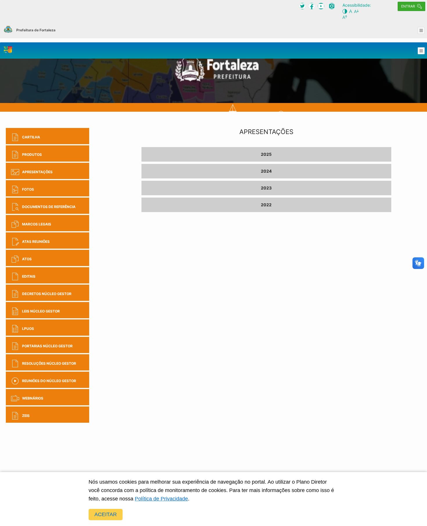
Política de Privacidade (161, 499)
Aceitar (105, 514)
